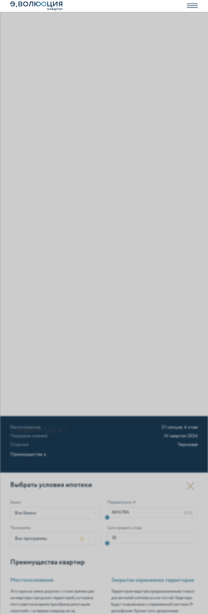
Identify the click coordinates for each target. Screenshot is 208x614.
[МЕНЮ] (104, 6)
